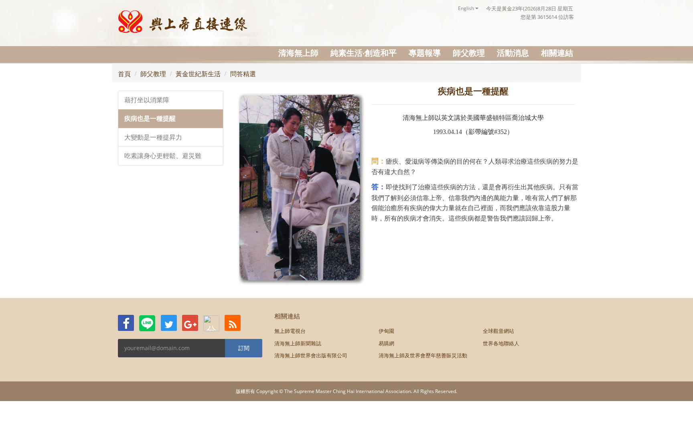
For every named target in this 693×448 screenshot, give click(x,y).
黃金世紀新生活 (198, 73)
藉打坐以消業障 (146, 100)
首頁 (124, 73)
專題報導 (425, 52)
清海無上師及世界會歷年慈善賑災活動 (423, 355)
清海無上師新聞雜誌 (297, 343)
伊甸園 (386, 330)
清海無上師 (298, 52)
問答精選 (243, 73)
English (466, 8)
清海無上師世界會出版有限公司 (310, 355)
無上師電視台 (290, 330)
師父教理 (469, 52)
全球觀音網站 (498, 330)
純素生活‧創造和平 (363, 52)
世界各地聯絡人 (501, 343)
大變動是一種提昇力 (153, 137)
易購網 (386, 343)
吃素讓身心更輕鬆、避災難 (162, 155)
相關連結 (557, 52)
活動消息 (513, 52)
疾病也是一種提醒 (150, 118)
